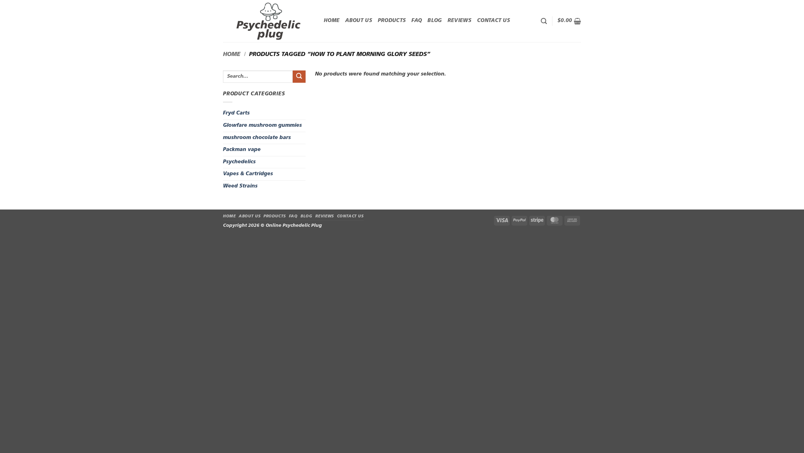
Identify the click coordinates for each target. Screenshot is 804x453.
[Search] (544, 21)
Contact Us (493, 20)
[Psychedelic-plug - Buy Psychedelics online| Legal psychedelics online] (268, 21)
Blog (434, 20)
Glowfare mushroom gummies (262, 125)
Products (392, 20)
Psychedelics (239, 162)
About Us (358, 20)
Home (332, 20)
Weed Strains (240, 186)
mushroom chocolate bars (257, 137)
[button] (569, 21)
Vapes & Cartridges (248, 173)
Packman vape (242, 149)
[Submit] (299, 76)
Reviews (459, 20)
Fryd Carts (236, 113)
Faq (416, 20)
